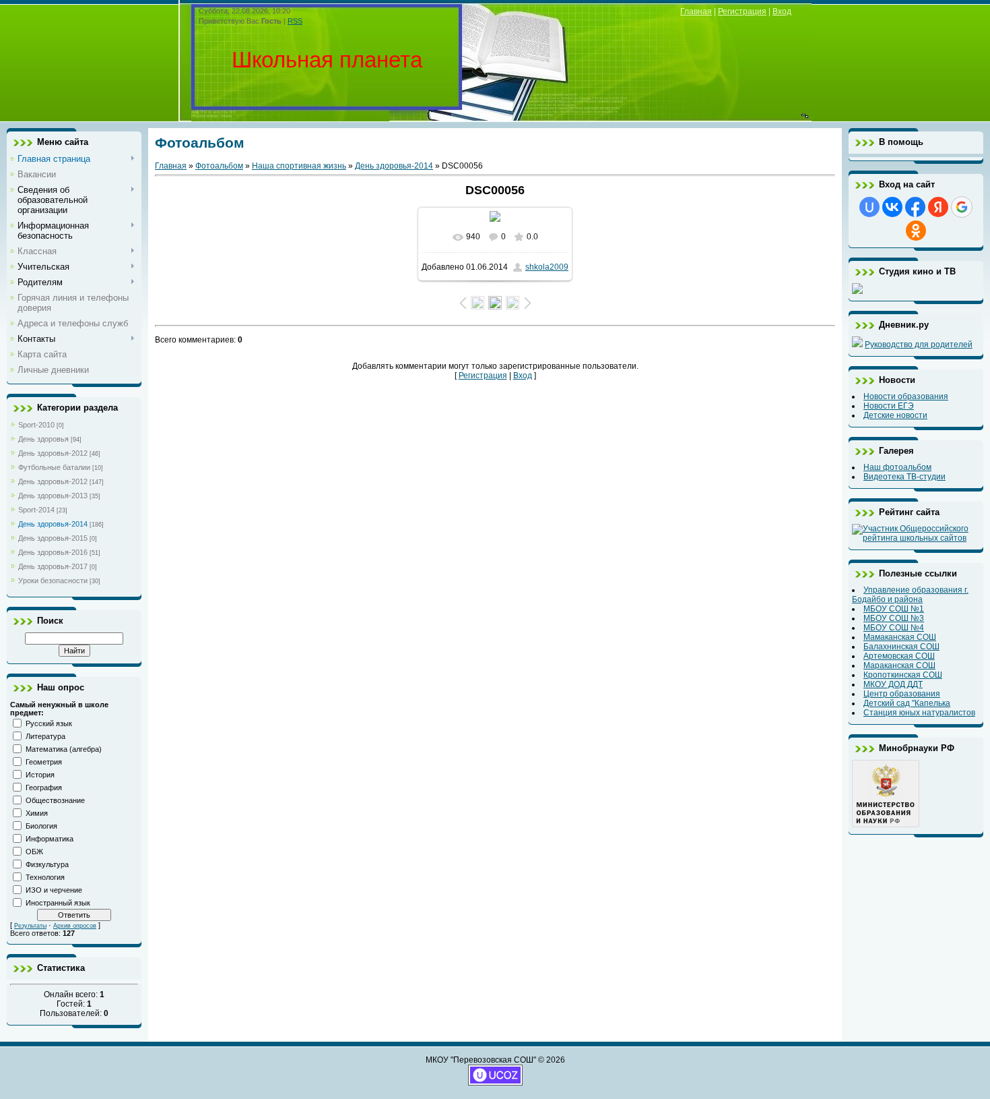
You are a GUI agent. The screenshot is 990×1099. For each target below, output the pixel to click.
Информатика (49, 839)
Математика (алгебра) (64, 749)
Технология (45, 877)
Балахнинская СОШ (901, 646)
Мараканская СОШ (899, 665)
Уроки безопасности (53, 580)
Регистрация (742, 11)
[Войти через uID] (869, 207)
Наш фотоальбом (897, 467)
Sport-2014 (36, 510)
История (40, 775)
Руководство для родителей (918, 344)
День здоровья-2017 (53, 566)
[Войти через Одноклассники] (916, 230)
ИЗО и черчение (54, 890)
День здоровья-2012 (53, 453)
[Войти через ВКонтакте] (892, 207)
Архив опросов (74, 925)
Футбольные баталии (54, 467)
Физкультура (47, 864)
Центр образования (901, 694)
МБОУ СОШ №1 (893, 609)
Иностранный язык (58, 903)
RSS (295, 21)
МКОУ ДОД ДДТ (893, 684)
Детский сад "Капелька (906, 703)
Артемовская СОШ (899, 656)
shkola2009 (546, 267)
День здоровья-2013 (53, 496)
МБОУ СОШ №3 (893, 618)
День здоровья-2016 (53, 552)
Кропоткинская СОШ (902, 675)
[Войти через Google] (961, 207)
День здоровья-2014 (53, 524)
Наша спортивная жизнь (299, 166)
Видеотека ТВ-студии (904, 476)
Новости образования (905, 396)
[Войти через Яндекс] (938, 207)
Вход (781, 11)
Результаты (30, 925)
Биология (41, 826)
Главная (696, 11)
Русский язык (49, 723)
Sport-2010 (36, 425)
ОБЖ (34, 852)
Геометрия (44, 762)
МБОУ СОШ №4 (893, 627)
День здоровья (43, 439)
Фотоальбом (219, 166)
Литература (45, 736)
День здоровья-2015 (53, 538)
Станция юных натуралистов (919, 712)
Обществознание (55, 800)
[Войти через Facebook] (915, 207)
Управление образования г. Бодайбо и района (910, 594)
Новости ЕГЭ (888, 406)
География (44, 787)
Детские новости (895, 415)
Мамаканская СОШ (899, 637)
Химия (37, 813)
